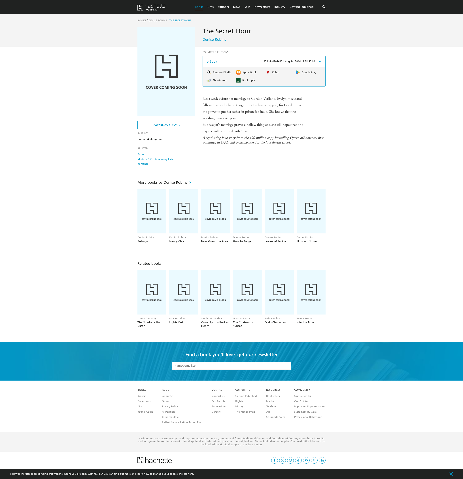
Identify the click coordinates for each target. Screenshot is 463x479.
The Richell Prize (245, 412)
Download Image (166, 124)
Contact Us (218, 396)
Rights (239, 401)
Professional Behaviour (308, 417)
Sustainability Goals (305, 412)
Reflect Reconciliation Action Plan (182, 422)
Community (302, 390)
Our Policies (301, 401)
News (236, 7)
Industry (279, 7)
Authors (223, 7)
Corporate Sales (275, 417)
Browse (141, 396)
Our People (218, 401)
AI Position (168, 412)
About (166, 390)
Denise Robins (214, 39)
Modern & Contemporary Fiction (156, 159)
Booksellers (273, 396)
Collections (143, 401)
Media (270, 401)
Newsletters (262, 7)
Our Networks (302, 396)
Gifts (210, 7)
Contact (218, 390)
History (239, 406)
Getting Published (302, 7)
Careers (216, 412)
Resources (273, 390)
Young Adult (145, 412)
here (190, 473)
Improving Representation (310, 406)
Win (247, 7)
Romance (142, 163)
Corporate (242, 390)
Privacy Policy (170, 406)
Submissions (219, 406)
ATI (268, 412)
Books (199, 7)
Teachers (271, 406)
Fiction (141, 154)
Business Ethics (170, 417)
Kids (139, 406)
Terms (165, 401)
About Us (167, 396)
